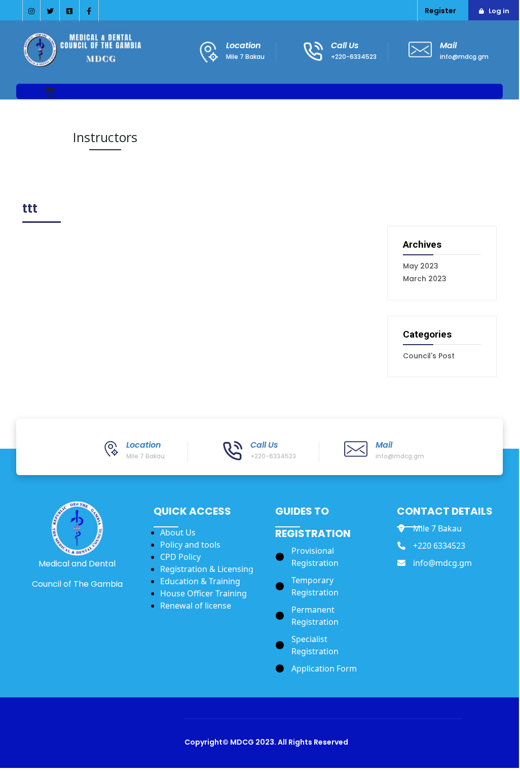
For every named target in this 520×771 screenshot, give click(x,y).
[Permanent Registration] (325, 616)
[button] (50, 93)
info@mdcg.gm (464, 56)
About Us (178, 532)
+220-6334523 (354, 56)
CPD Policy (180, 556)
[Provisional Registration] (325, 557)
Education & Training (200, 581)
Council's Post (429, 356)
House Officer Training (203, 593)
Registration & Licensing (206, 569)
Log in (499, 11)
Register (440, 11)
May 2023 (420, 266)
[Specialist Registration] (325, 645)
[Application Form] (316, 668)
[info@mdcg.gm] (434, 563)
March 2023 (425, 279)
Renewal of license (195, 605)
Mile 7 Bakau (245, 56)
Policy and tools (190, 544)
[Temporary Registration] (325, 586)
